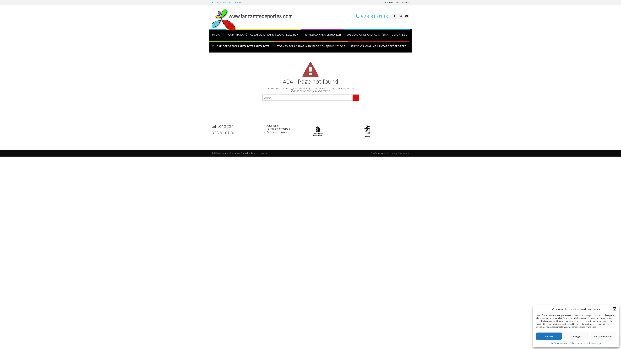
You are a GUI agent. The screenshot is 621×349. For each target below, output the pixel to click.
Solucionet (391, 153)
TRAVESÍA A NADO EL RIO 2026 (322, 35)
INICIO (216, 35)
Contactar (224, 126)
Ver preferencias (603, 336)
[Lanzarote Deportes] (252, 20)
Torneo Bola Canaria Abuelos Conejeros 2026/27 (311, 46)
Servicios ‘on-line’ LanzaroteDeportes (378, 46)
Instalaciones (402, 2)
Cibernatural (403, 153)
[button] (614, 309)
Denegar (576, 336)
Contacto (388, 2)
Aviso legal (596, 343)
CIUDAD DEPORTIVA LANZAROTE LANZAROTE (240, 46)
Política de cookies (559, 343)
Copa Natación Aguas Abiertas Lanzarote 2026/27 (263, 35)
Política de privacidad (580, 343)
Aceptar (549, 336)
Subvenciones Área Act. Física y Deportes (375, 35)
